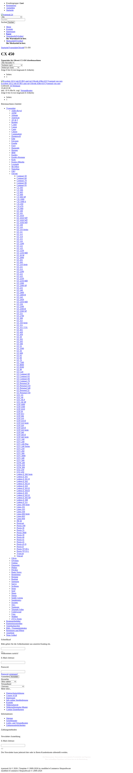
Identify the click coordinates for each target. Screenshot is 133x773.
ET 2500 (20, 306)
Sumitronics (16, 600)
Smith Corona (17, 598)
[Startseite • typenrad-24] (7, 14)
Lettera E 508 (22, 500)
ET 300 (20, 318)
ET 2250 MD (22, 281)
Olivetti (14, 173)
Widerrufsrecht (12, 705)
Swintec (14, 602)
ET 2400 (20, 292)
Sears (13, 588)
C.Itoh (14, 125)
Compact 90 (22, 183)
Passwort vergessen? (9, 674)
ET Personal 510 (23, 386)
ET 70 (19, 360)
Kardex (14, 155)
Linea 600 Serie (23, 514)
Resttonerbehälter (13, 621)
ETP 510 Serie (23, 423)
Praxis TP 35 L (23, 551)
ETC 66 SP (21, 402)
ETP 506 (20, 416)
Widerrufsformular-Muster (17, 707)
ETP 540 (20, 432)
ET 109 (20, 225)
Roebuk (14, 579)
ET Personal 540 (23, 388)
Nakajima (15, 169)
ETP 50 (20, 411)
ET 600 (20, 353)
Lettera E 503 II (23, 488)
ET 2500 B (21, 309)
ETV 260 (20, 451)
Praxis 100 (21, 525)
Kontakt (9, 29)
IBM (13, 153)
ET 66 (19, 358)
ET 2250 (20, 278)
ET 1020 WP (22, 220)
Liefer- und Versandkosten (17, 723)
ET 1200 (20, 243)
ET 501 (20, 339)
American (15, 118)
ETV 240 (20, 442)
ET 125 (20, 248)
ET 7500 (20, 362)
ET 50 (19, 337)
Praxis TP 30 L (23, 549)
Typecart (20, 553)
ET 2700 (20, 316)
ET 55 (19, 346)
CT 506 (20, 190)
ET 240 (20, 290)
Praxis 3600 (21, 532)
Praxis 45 (20, 542)
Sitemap (9, 718)
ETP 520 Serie (23, 430)
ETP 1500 (21, 407)
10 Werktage (15, 86)
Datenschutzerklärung (15, 693)
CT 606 (20, 194)
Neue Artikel (11, 635)
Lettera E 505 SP (24, 498)
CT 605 (20, 192)
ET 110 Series (22, 229)
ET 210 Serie (22, 264)
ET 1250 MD (22, 253)
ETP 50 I (20, 414)
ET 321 (20, 320)
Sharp (13, 593)
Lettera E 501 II (23, 479)
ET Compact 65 (23, 376)
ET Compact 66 (23, 379)
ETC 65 (20, 395)
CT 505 (20, 187)
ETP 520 (20, 425)
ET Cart (20, 372)
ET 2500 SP (22, 311)
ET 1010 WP (22, 218)
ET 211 (20, 267)
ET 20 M (20, 255)
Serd (13, 591)
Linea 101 (21, 507)
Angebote (10, 633)
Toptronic (15, 607)
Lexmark (15, 164)
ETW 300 (21, 467)
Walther (14, 616)
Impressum (10, 31)
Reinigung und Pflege (15, 630)
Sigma (14, 595)
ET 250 (20, 304)
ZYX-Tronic (16, 619)
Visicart (20, 556)
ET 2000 (20, 257)
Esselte (14, 143)
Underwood (16, 612)
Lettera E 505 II (23, 495)
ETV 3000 (21, 456)
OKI (13, 171)
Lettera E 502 (22, 481)
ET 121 (20, 246)
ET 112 (20, 234)
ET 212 (20, 269)
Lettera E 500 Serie (24, 474)
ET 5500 (20, 348)
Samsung (15, 581)
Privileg (14, 570)
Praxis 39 (20, 535)
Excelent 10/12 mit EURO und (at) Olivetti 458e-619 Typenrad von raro (30, 83)
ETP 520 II (21, 428)
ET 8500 (20, 367)
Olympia (15, 560)
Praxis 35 (20, 530)
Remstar (14, 577)
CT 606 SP (21, 197)
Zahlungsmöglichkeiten (15, 725)
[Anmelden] (2, 748)
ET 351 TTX (22, 327)
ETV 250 (20, 449)
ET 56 (19, 351)
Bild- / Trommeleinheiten (16, 628)
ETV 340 (20, 458)
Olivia (13, 558)
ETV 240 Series (23, 446)
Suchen (11, 22)
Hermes (14, 150)
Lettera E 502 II (23, 484)
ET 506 (20, 344)
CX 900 (20, 208)
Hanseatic (15, 148)
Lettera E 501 (22, 477)
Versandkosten (26, 90)
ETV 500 (20, 460)
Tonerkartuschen (13, 626)
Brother (14, 122)
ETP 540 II (21, 435)
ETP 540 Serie (23, 437)
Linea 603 (21, 516)
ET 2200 (20, 271)
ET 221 (20, 274)
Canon (14, 127)
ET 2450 (20, 299)
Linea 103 (21, 509)
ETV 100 (20, 439)
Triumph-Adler (17, 609)
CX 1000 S (21, 201)
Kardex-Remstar (18, 157)
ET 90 (19, 369)
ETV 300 (20, 453)
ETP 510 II (21, 421)
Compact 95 (22, 185)
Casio (13, 129)
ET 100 (20, 211)
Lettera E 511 (22, 502)
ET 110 (20, 227)
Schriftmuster (11, 721)
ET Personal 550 (23, 393)
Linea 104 (21, 511)
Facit (13, 146)
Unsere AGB (11, 695)
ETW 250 (21, 465)
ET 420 (20, 332)
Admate (14, 115)
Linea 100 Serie (23, 505)
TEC (13, 605)
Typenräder (11, 108)
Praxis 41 (20, 539)
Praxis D (20, 546)
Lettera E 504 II (23, 491)
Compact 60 (22, 178)
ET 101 (20, 213)
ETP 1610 (21, 409)
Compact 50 (22, 176)
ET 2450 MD (22, 302)
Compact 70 (22, 180)
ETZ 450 (20, 472)
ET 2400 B (21, 295)
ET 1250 (20, 250)
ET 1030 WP (22, 222)
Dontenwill (16, 136)
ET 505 (20, 341)
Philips (14, 567)
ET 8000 (20, 365)
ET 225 (20, 276)
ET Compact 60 (23, 374)
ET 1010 (20, 215)
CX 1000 (20, 199)
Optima (14, 563)
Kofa (13, 160)
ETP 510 (20, 418)
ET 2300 (20, 283)
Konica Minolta (17, 162)
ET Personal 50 (23, 383)
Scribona (15, 586)
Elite (13, 139)
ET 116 (20, 241)
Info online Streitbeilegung (17, 700)
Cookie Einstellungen (15, 709)
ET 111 (20, 232)
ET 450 (20, 334)
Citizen (14, 132)
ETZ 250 (20, 470)
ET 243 (20, 297)
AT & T (14, 120)
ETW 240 (21, 463)
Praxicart (20, 523)
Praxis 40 (20, 537)
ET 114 (20, 236)
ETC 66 (20, 397)
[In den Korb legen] (2, 651)
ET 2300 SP (22, 285)
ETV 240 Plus (22, 444)
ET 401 (20, 330)
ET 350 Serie (22, 323)
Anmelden (14, 677)
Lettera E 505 (22, 493)
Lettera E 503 (22, 486)
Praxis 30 (20, 528)
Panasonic (15, 565)
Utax (13, 614)
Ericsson (14, 141)
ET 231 (20, 288)
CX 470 (20, 206)
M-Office (15, 167)
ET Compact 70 (23, 381)
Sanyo (14, 584)
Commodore (16, 134)
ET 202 (20, 262)
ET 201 (20, 260)
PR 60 (19, 521)
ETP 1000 (21, 404)
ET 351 (20, 325)
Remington (16, 574)
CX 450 (20, 204)
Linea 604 (21, 518)
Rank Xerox (16, 572)
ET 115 (20, 239)
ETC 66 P (21, 400)
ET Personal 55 (23, 390)
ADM (13, 113)
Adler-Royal (16, 111)
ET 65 (19, 355)
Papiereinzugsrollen (14, 623)
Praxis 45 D (21, 544)
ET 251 (20, 313)
